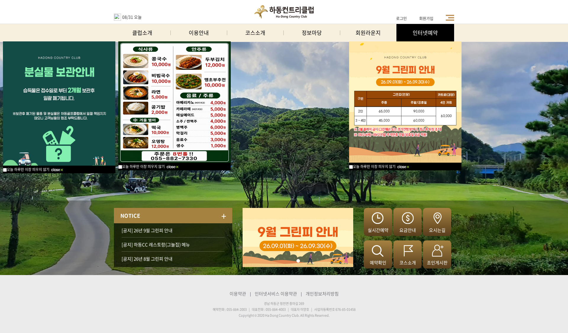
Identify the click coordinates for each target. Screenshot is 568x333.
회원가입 (426, 18)
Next (247, 237)
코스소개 (255, 33)
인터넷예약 (425, 33)
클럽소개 (142, 33)
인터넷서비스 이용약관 (276, 293)
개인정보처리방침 (322, 293)
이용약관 (238, 293)
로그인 (401, 18)
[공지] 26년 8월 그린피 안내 (147, 259)
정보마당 (312, 33)
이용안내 (199, 33)
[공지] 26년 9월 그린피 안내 (147, 230)
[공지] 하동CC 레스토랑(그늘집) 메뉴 (156, 244)
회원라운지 (368, 33)
